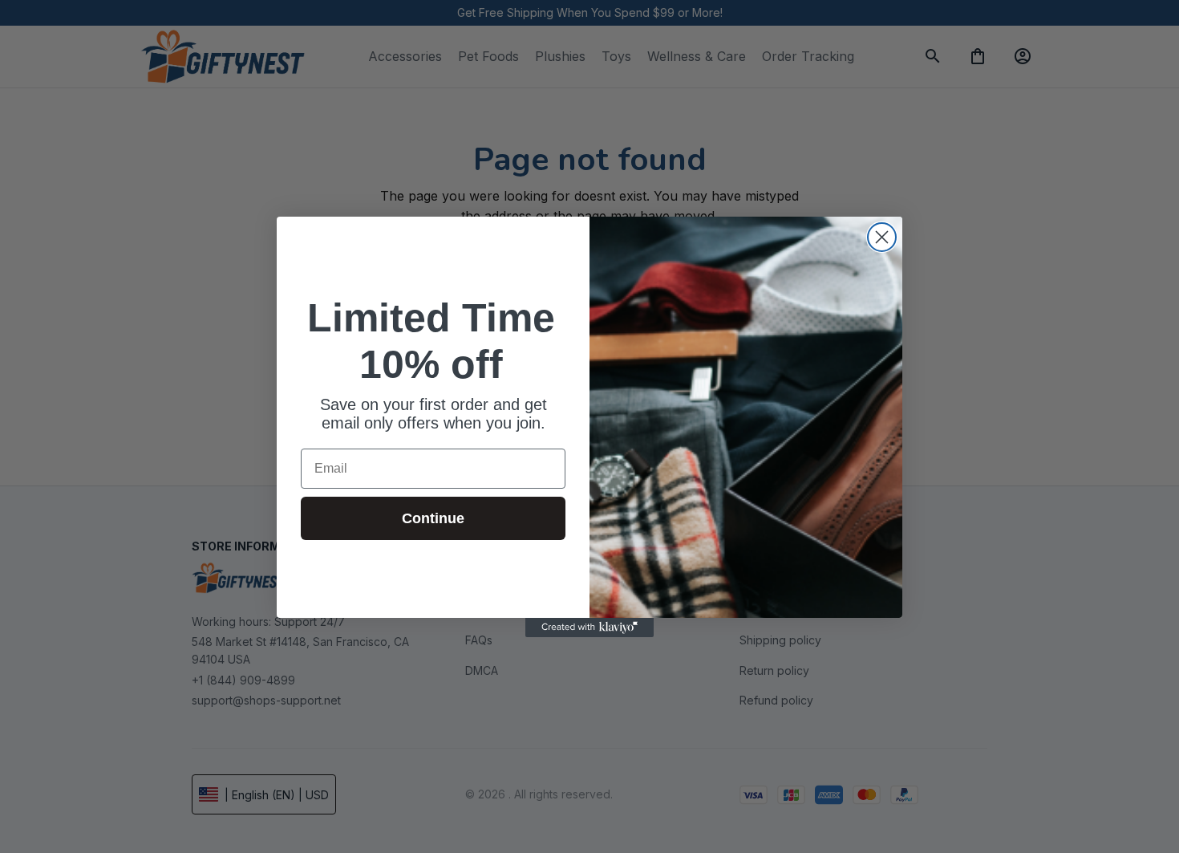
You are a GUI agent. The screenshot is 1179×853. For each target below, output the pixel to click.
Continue (433, 518)
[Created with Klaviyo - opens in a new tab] (589, 627)
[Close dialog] (882, 237)
